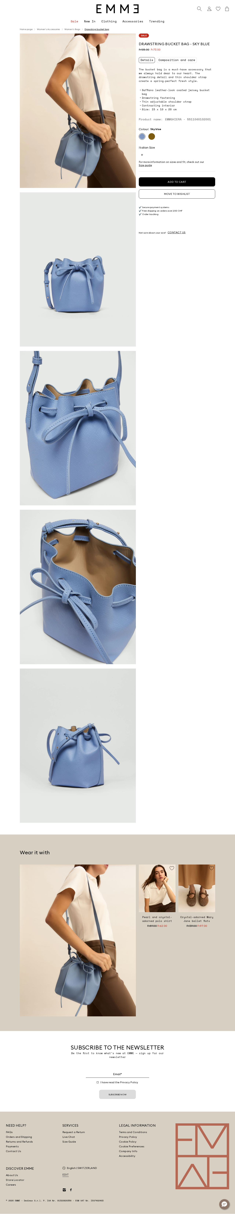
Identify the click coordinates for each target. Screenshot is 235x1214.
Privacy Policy (129, 1082)
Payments (12, 1146)
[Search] (199, 8)
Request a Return (73, 1132)
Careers (11, 1184)
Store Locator (15, 1180)
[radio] (142, 136)
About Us (12, 1175)
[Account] (209, 9)
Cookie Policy (127, 1141)
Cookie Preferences (131, 1146)
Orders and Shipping (19, 1137)
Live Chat (68, 1137)
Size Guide (69, 1141)
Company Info (128, 1151)
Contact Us (13, 1151)
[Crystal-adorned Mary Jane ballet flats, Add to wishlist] (211, 868)
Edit (65, 1174)
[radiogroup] (177, 136)
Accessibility (127, 1156)
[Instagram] (64, 1190)
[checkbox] (98, 1082)
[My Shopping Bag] (227, 9)
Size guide (145, 165)
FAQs (9, 1132)
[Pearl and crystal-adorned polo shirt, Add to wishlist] (172, 868)
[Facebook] (71, 1190)
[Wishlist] (218, 9)
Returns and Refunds (19, 1141)
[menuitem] (74, 21)
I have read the (119, 1082)
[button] (78, 111)
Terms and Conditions (133, 1132)
